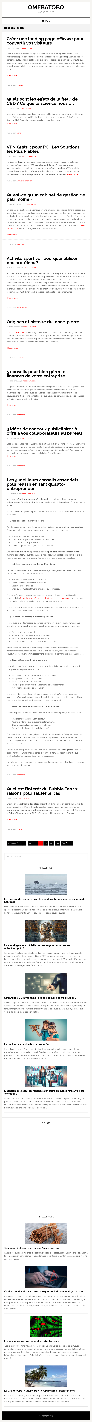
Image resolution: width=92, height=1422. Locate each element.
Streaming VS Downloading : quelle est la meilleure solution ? (40, 997)
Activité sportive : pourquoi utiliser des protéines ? (42, 260)
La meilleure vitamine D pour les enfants (28, 1044)
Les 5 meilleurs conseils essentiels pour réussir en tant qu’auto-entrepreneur (42, 484)
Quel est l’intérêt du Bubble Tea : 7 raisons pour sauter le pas (42, 791)
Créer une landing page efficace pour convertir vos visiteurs (45, 40)
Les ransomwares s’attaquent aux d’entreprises (32, 1341)
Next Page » (66, 843)
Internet (20, 85)
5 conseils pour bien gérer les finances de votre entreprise (37, 373)
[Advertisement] (22, 1150)
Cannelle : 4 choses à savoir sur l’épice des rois (32, 1248)
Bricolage (20, 358)
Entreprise (21, 415)
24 (52, 843)
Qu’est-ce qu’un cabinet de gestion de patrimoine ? (46, 197)
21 (36, 843)
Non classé (21, 244)
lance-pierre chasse (18, 332)
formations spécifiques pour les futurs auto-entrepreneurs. (45, 598)
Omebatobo (46, 7)
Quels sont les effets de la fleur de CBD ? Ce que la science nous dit (42, 101)
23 (46, 843)
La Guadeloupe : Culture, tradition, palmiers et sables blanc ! (39, 1390)
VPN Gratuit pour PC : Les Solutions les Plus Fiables (43, 149)
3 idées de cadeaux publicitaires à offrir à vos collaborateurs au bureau (44, 431)
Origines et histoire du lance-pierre (43, 321)
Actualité (20, 181)
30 (58, 843)
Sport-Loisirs (22, 308)
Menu (47, 21)
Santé (19, 133)
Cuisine (19, 829)
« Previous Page (14, 843)
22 (41, 843)
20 (31, 843)
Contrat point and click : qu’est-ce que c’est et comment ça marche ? (44, 1291)
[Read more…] (12, 75)
